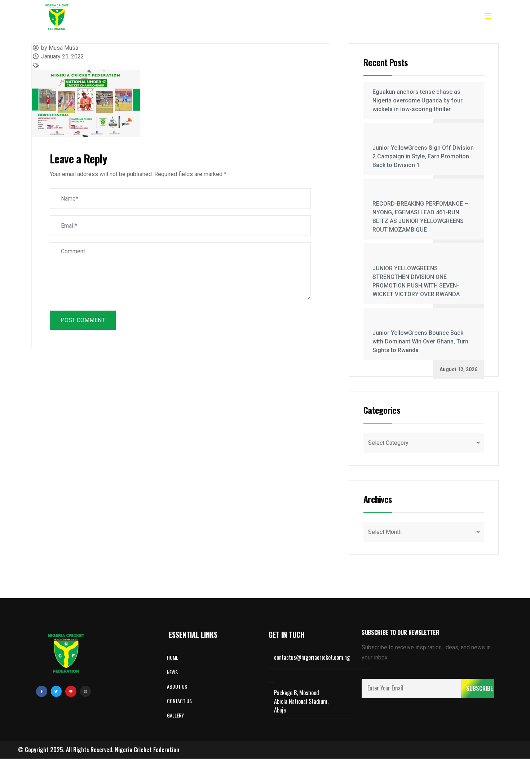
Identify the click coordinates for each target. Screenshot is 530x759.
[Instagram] (85, 691)
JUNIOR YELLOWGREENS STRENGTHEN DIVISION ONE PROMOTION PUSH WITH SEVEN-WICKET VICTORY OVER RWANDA (416, 281)
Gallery (278, 17)
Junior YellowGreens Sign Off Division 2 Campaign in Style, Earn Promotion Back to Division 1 (423, 156)
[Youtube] (70, 691)
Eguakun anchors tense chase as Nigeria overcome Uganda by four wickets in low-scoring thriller (417, 100)
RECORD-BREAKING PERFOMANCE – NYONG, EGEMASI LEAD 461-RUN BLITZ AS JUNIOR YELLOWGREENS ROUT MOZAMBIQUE (420, 216)
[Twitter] (56, 691)
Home (189, 17)
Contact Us (315, 17)
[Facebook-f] (41, 691)
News (250, 17)
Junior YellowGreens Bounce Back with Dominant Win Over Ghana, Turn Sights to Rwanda (420, 341)
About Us (220, 17)
